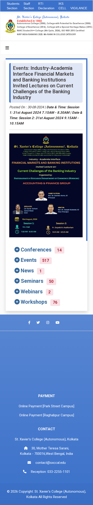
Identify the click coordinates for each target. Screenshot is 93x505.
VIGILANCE (78, 8)
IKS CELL (62, 6)
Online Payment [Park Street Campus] (46, 406)
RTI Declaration (46, 6)
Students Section (13, 6)
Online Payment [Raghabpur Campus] (46, 415)
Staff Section (28, 6)
